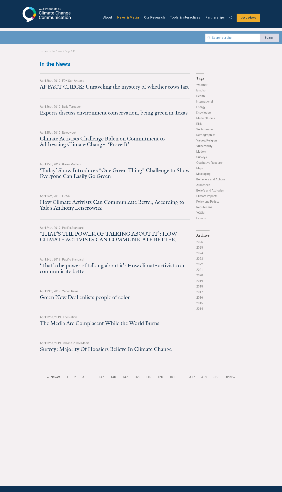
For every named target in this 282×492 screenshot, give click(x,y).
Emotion (201, 90)
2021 (199, 269)
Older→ (230, 377)
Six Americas (204, 129)
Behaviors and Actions (210, 179)
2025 (199, 247)
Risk (199, 123)
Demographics (205, 135)
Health (200, 96)
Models (201, 151)
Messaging (203, 173)
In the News (55, 51)
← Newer (53, 377)
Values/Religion (206, 140)
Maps (200, 168)
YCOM (200, 212)
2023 (199, 258)
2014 (199, 308)
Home (43, 51)
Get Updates (248, 17)
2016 (199, 297)
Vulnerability (204, 146)
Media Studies (205, 118)
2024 (199, 253)
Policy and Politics (207, 201)
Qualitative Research (209, 162)
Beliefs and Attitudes (210, 190)
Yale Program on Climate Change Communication (46, 14)
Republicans (204, 207)
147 (125, 377)
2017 (199, 292)
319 (215, 377)
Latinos (201, 218)
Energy (200, 107)
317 (192, 377)
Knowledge (203, 112)
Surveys (201, 157)
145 (101, 377)
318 (204, 377)
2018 (199, 286)
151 (172, 377)
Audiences (203, 185)
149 (148, 377)
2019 (199, 281)
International (204, 101)
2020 (199, 275)
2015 (199, 303)
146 (113, 377)
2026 (199, 242)
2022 (199, 264)
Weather (201, 84)
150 (160, 377)
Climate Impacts (207, 196)
